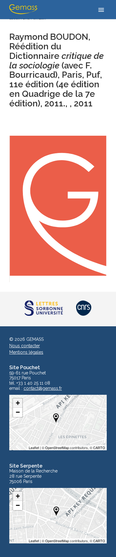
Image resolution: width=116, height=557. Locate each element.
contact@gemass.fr (43, 388)
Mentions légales (26, 352)
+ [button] (18, 403)
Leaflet (34, 447)
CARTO (99, 447)
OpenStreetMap (57, 447)
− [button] (18, 412)
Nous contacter (24, 345)
